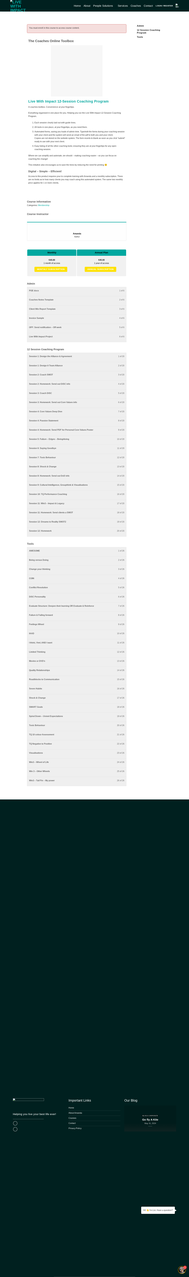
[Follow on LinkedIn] (15, 1129)
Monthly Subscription (51, 269)
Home (77, 5)
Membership (43, 205)
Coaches (136, 5)
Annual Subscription (100, 269)
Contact (148, 5)
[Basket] (177, 5)
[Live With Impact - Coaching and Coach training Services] (20, 6)
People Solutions (103, 5)
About (87, 5)
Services (123, 5)
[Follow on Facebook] (15, 1123)
